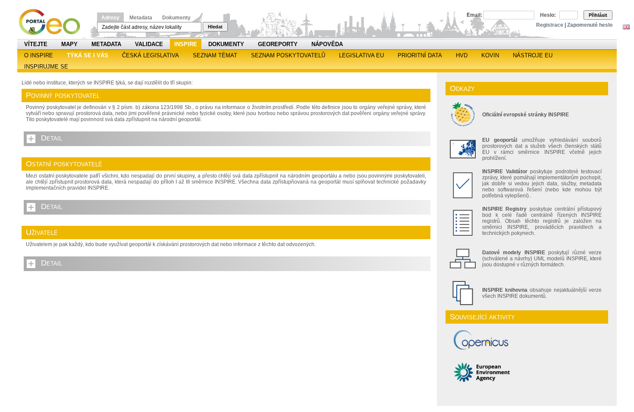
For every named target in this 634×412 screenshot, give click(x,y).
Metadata (140, 18)
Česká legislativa (150, 55)
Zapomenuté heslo (589, 25)
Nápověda (327, 44)
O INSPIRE (38, 55)
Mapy (69, 44)
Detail (51, 138)
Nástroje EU (532, 55)
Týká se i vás (87, 55)
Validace (149, 44)
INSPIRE (185, 44)
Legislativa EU (361, 55)
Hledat (215, 26)
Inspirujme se (46, 66)
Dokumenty (176, 18)
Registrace (549, 25)
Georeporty (278, 44)
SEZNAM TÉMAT (215, 55)
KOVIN (490, 55)
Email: (474, 15)
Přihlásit (598, 15)
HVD (462, 55)
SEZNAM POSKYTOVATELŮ (288, 55)
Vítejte (35, 44)
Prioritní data (420, 55)
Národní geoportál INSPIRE (52, 22)
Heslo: (548, 15)
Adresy (110, 18)
